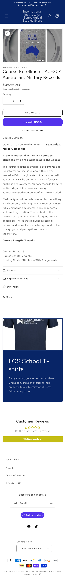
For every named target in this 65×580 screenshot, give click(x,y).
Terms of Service (15, 475)
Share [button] (9, 297)
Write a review (32, 439)
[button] (6, 16)
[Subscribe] (51, 503)
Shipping (6, 89)
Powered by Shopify (32, 574)
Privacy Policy (13, 482)
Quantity (7, 94)
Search (10, 468)
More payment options (32, 130)
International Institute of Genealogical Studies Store (36, 571)
